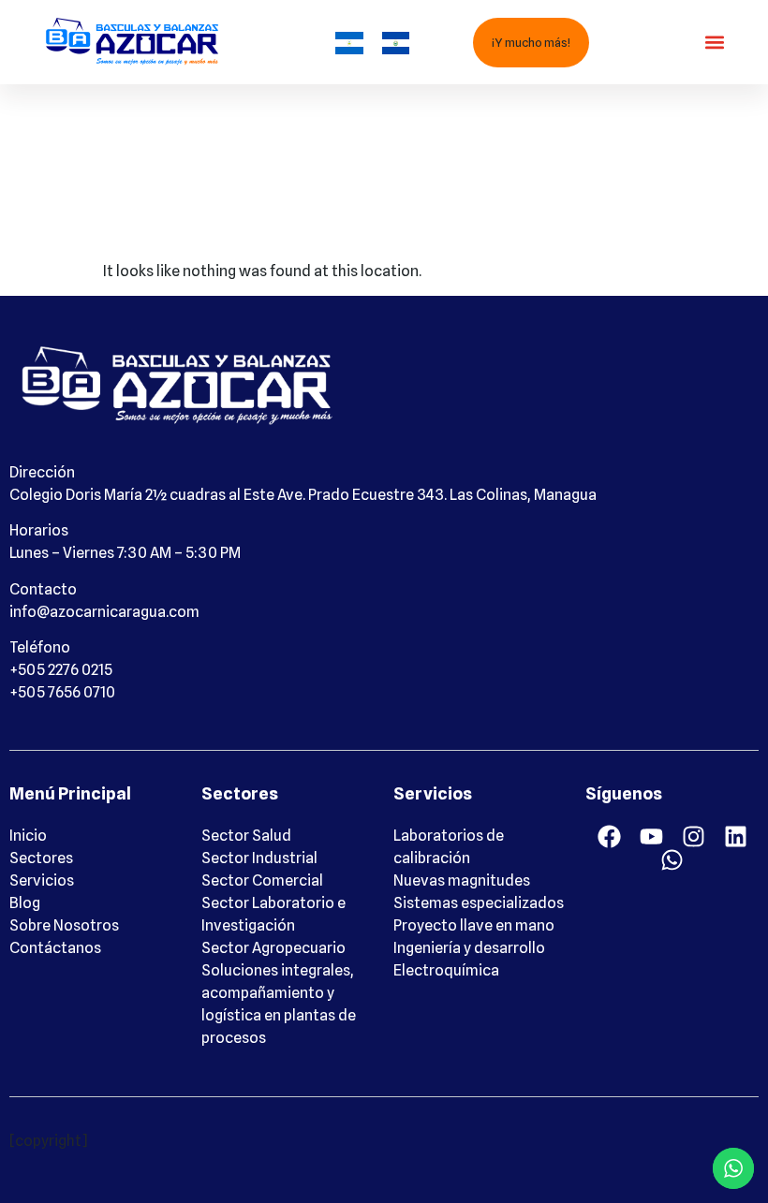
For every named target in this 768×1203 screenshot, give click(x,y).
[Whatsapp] (672, 860)
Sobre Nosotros (64, 925)
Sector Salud (246, 835)
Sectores (41, 858)
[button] (714, 42)
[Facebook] (609, 836)
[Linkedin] (735, 836)
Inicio (28, 835)
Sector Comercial (262, 880)
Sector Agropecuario (273, 948)
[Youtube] (651, 836)
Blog (24, 903)
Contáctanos (55, 948)
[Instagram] (693, 836)
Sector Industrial (259, 858)
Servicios (41, 880)
